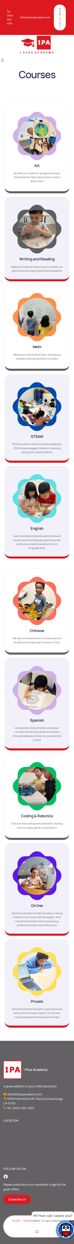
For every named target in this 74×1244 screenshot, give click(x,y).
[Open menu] (2, 60)
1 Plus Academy (35, 1069)
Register (60, 17)
